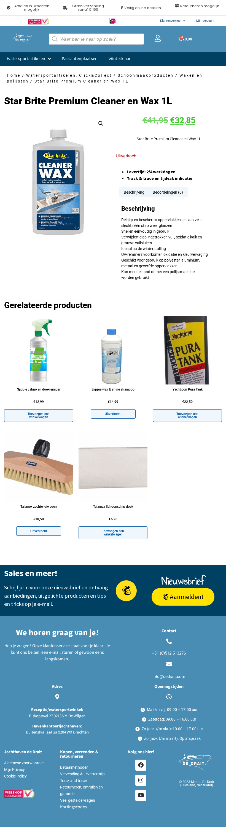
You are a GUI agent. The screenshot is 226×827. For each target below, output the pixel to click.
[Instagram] (140, 780)
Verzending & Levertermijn (82, 774)
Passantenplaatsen (80, 58)
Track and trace (73, 780)
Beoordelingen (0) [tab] (168, 192)
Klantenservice (170, 21)
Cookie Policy (15, 776)
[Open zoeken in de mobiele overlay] (96, 39)
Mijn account (205, 21)
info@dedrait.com (168, 676)
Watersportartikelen (26, 58)
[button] (85, 7)
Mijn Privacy (14, 769)
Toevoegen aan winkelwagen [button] (39, 415)
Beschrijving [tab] (134, 192)
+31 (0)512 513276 (169, 653)
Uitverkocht (113, 414)
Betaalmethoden (74, 767)
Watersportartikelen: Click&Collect (69, 75)
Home (13, 75)
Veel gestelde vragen (77, 800)
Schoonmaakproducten (146, 75)
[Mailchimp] (126, 590)
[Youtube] (140, 795)
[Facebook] (140, 765)
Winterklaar (120, 58)
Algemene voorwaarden (24, 763)
